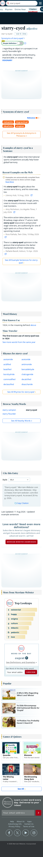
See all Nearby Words (21, 420)
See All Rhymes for (20, 392)
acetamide (8, 359)
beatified (7, 369)
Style (5, 479)
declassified (8, 384)
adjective (31, 28)
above (33, 325)
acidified (7, 364)
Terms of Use (28, 826)
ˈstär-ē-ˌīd (20, 33)
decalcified (26, 379)
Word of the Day (21, 653)
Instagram (34, 832)
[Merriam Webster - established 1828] (2, 3)
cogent (20, 658)
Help (12, 821)
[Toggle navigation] (40, 3)
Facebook (9, 832)
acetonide (26, 359)
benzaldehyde (28, 369)
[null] (26, 657)
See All (21, 789)
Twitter (17, 832)
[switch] (12, 43)
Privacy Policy (15, 826)
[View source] (32, 195)
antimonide (27, 364)
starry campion (9, 410)
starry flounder (9, 413)
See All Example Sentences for (21, 261)
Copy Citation (23, 503)
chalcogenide (27, 374)
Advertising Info (15, 824)
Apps (29, 821)
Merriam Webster (7, 802)
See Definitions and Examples (20, 662)
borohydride (9, 374)
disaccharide (27, 384)
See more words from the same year (19, 342)
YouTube (25, 832)
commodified (9, 379)
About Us (21, 821)
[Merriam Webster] (21, 648)
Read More (10, 182)
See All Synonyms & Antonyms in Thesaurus (21, 134)
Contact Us (29, 824)
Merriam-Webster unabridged (21, 542)
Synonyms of (12, 38)
